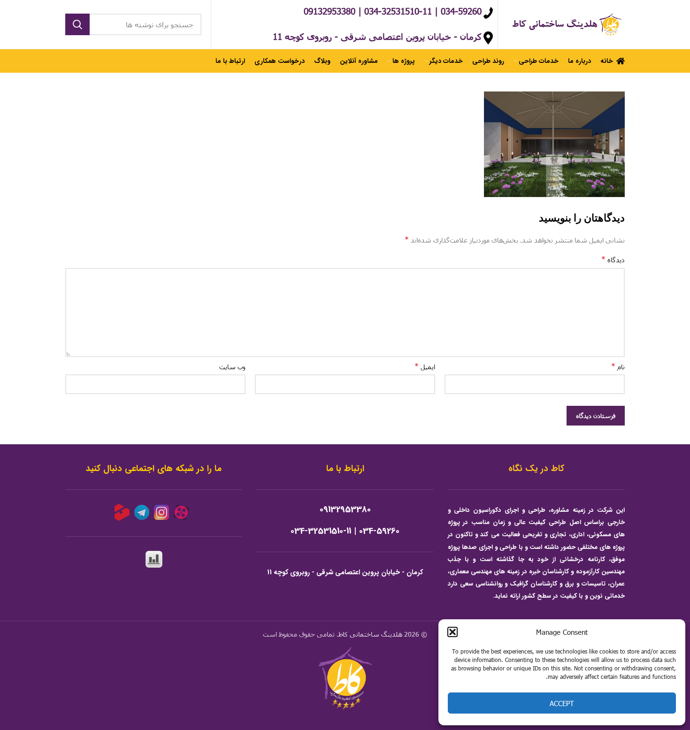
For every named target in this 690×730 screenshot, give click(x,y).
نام (618, 366)
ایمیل (424, 366)
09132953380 (345, 510)
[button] (452, 632)
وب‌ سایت (232, 367)
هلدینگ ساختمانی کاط (370, 634)
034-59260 (379, 531)
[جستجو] (77, 24)
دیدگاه (613, 259)
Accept (562, 703)
